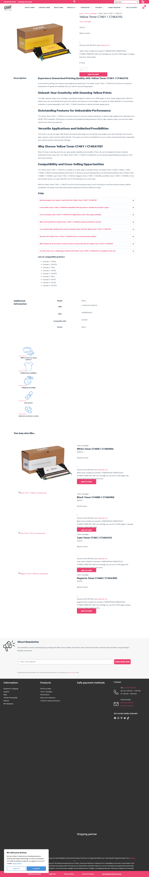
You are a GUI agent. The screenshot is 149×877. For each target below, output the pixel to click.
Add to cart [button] (86, 481)
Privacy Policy (17, 863)
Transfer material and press (50, 700)
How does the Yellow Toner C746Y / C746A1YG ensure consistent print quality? (68, 236)
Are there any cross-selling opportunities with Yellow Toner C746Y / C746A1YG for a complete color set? (78, 251)
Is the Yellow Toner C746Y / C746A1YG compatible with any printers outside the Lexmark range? (74, 207)
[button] (74, 2)
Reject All (16, 868)
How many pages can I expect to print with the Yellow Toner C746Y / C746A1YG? (68, 200)
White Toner (30, 7)
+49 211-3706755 (130, 687)
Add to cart (93, 74)
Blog (5, 694)
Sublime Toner (44, 7)
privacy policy (71, 672)
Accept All (36, 868)
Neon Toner (58, 7)
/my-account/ (131, 7)
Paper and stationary (47, 697)
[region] (26, 861)
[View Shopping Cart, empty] (143, 8)
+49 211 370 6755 (10, 2)
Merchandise (44, 694)
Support (6, 691)
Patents (6, 700)
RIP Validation (8, 703)
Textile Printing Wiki (10, 697)
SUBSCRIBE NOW (122, 662)
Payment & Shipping (11, 688)
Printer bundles (45, 688)
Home (81, 13)
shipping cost (105, 45)
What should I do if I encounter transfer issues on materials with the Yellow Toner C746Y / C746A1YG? (76, 244)
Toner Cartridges (91, 13)
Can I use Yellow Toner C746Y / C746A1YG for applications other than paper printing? (70, 215)
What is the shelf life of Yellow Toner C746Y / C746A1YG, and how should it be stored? (70, 222)
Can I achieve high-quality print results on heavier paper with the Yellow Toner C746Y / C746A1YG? (75, 229)
